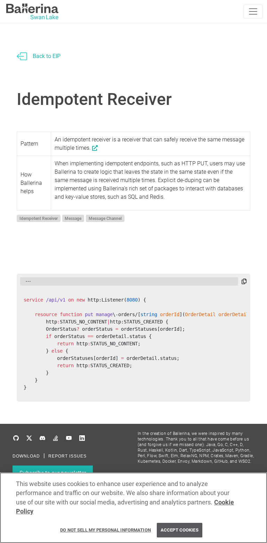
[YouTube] (69, 438)
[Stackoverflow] (55, 438)
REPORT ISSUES (67, 456)
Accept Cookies (180, 530)
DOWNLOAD (26, 456)
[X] (29, 438)
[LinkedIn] (82, 438)
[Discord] (42, 438)
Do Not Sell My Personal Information (105, 530)
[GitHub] (16, 438)
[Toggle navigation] (253, 11)
